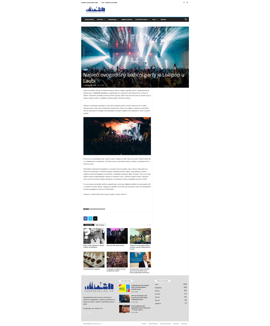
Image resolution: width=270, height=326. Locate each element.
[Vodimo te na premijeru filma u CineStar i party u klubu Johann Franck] (140, 236)
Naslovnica (89, 19)
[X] (90, 218)
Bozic (91, 209)
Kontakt (144, 323)
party (102, 209)
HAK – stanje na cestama (109, 2)
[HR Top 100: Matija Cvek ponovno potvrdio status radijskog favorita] (124, 299)
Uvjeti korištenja (152, 323)
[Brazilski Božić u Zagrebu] (94, 260)
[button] (185, 19)
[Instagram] (187, 2)
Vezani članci (89, 225)
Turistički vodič (141, 19)
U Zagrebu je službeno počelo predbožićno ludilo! (116, 270)
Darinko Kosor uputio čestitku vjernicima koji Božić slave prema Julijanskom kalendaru (139, 271)
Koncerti (157, 294)
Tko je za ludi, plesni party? (115, 245)
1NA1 (154, 19)
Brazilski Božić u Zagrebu (91, 269)
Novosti (100, 19)
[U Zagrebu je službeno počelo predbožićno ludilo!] (117, 260)
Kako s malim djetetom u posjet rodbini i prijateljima (93, 246)
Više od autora (100, 225)
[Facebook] (184, 2)
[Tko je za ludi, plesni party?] (117, 236)
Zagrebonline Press (90, 85)
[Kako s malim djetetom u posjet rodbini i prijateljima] (94, 236)
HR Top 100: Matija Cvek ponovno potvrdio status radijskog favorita (139, 297)
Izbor (85, 69)
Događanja (112, 19)
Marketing (184, 323)
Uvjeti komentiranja (165, 323)
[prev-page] (147, 225)
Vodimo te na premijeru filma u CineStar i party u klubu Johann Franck (140, 247)
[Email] (95, 218)
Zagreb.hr (158, 303)
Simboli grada (126, 19)
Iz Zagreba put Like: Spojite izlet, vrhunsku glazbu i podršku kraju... (140, 287)
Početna (85, 24)
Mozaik (163, 19)
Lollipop (97, 209)
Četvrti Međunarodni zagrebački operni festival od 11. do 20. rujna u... (140, 308)
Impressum (176, 323)
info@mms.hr (98, 308)
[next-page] (150, 225)
